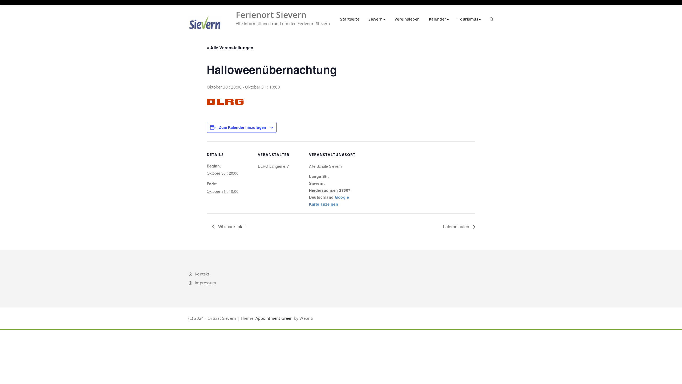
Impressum (205, 282)
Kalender (437, 19)
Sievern (375, 19)
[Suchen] (492, 19)
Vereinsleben (407, 19)
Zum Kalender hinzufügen (242, 127)
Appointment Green (273, 318)
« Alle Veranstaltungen (230, 48)
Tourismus (468, 19)
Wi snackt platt (231, 226)
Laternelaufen (456, 226)
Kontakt (202, 274)
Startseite (349, 19)
